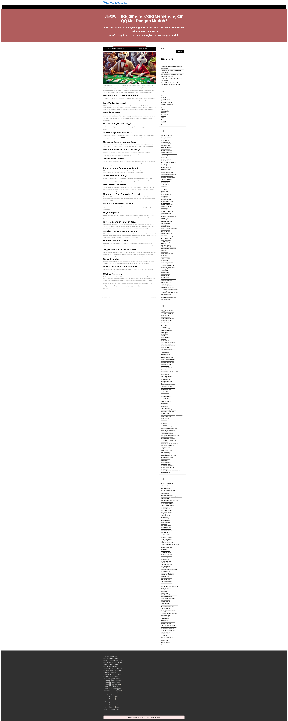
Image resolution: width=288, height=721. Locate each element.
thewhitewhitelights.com (167, 242)
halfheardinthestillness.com (168, 247)
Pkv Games (127, 7)
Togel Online (155, 7)
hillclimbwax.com (165, 459)
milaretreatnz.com (166, 194)
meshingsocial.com (166, 396)
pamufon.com (165, 585)
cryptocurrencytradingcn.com (169, 440)
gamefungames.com (166, 536)
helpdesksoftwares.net (167, 483)
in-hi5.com (163, 327)
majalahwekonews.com (167, 312)
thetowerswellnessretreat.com (169, 605)
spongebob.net (165, 352)
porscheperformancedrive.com (169, 586)
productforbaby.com (166, 367)
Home (108, 7)
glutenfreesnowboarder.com (169, 595)
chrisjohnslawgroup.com (167, 573)
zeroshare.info (165, 191)
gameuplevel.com (166, 527)
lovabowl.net (164, 485)
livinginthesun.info (165, 337)
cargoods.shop (165, 340)
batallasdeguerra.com (167, 201)
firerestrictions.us (165, 220)
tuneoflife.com (165, 469)
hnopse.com (164, 460)
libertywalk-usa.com (166, 137)
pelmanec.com (165, 315)
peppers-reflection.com (167, 467)
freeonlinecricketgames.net (168, 216)
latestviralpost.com (166, 376)
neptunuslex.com (165, 145)
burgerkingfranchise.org (167, 361)
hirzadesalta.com (165, 508)
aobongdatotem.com (167, 495)
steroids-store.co (165, 231)
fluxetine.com (164, 252)
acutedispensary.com (167, 437)
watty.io (163, 335)
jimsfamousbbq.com (166, 135)
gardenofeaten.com (166, 381)
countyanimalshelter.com (168, 449)
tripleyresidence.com (166, 578)
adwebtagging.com (166, 450)
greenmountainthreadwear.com (170, 435)
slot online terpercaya (167, 104)
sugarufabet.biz (165, 618)
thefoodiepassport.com (167, 265)
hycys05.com (164, 383)
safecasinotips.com (166, 564)
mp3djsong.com (165, 142)
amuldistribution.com (166, 530)
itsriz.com (163, 339)
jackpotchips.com (165, 566)
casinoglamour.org (166, 294)
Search (163, 48)
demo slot (163, 112)
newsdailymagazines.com (168, 490)
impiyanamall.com (166, 515)
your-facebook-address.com (169, 625)
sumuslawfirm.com (166, 432)
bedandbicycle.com (166, 554)
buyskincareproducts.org (167, 287)
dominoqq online (165, 99)
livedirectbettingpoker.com (168, 410)
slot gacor (117, 670)
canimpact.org (165, 272)
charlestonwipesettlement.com (169, 443)
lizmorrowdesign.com (166, 596)
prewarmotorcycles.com (167, 166)
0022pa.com (164, 189)
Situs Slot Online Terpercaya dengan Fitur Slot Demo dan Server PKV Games (144, 27)
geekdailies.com (165, 632)
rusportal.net (164, 334)
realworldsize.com (166, 364)
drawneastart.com (166, 561)
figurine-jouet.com (166, 623)
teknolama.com (165, 366)
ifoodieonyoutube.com (167, 502)
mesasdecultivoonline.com (168, 373)
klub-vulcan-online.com (167, 574)
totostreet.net (165, 519)
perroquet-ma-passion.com (168, 627)
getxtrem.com (165, 393)
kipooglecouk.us (165, 260)
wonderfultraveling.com (167, 211)
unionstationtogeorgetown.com (170, 544)
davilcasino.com (165, 520)
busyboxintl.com (165, 354)
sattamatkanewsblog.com (168, 438)
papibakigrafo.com (166, 269)
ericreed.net (164, 250)
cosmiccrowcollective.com (168, 345)
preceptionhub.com (166, 492)
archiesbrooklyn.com (166, 221)
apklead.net (164, 644)
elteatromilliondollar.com (168, 359)
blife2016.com (164, 593)
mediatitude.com (165, 164)
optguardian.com (165, 517)
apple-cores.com (165, 277)
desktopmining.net (166, 282)
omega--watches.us (166, 150)
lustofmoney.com (165, 464)
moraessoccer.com (166, 206)
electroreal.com (165, 498)
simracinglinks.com (166, 167)
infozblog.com (165, 225)
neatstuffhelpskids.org (167, 204)
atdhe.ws (163, 243)
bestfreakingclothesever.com (169, 428)
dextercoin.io (164, 296)
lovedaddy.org (165, 413)
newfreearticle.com (166, 378)
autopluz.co (164, 157)
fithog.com (164, 235)
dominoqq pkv (165, 111)
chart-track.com (165, 210)
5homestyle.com (165, 299)
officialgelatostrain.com (167, 606)
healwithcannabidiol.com (168, 598)
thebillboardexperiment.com (169, 613)
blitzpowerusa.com (166, 379)
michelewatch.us (165, 149)
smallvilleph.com (165, 198)
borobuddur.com (165, 532)
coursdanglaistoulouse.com (168, 144)
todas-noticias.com (166, 330)
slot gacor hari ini (114, 679)
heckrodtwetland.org (166, 245)
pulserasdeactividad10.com (168, 279)
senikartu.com (164, 332)
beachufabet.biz (165, 615)
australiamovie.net (166, 139)
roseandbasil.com (166, 240)
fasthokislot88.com (166, 563)
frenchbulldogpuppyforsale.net (169, 289)
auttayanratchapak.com (167, 356)
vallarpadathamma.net (167, 362)
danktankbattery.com (167, 405)
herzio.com (164, 325)
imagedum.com (165, 603)
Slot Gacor (144, 7)
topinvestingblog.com (167, 179)
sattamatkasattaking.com (168, 610)
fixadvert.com (164, 155)
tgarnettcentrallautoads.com (169, 154)
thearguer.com (165, 398)
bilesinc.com (164, 193)
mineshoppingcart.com (167, 503)
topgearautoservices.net (168, 622)
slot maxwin (115, 668)
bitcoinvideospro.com (167, 344)
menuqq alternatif (110, 656)
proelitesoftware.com (167, 568)
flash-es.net (164, 420)
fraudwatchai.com (166, 522)
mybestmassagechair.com (168, 248)
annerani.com (164, 186)
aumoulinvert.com (166, 264)
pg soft (114, 666)
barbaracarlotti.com (166, 280)
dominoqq (163, 116)
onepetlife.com (165, 612)
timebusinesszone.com (167, 465)
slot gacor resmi (114, 709)
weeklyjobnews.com (166, 447)
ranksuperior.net (165, 452)
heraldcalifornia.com (166, 556)
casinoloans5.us (165, 257)
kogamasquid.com (166, 291)
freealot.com (164, 549)
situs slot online (115, 693)
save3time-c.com (166, 159)
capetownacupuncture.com (168, 342)
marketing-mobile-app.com (168, 400)
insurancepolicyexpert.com (168, 174)
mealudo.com (164, 406)
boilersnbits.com (165, 374)
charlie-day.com (165, 408)
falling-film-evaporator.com (168, 430)
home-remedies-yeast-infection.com (171, 497)
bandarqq (114, 681)
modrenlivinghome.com (167, 628)
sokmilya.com (164, 639)
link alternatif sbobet (110, 695)
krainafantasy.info (166, 329)
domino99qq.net (165, 317)
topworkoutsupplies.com (167, 505)
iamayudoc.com (165, 546)
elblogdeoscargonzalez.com (169, 228)
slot (112, 672)
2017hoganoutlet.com (167, 313)
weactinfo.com (165, 395)
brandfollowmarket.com (167, 445)
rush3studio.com (165, 322)
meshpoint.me (165, 351)
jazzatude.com (165, 188)
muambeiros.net (165, 223)
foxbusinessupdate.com (167, 411)
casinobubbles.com (166, 512)
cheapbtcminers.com (167, 542)
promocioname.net (166, 213)
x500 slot (110, 670)
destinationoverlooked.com (168, 455)
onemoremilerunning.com (168, 384)
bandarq (107, 668)
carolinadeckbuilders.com (168, 177)
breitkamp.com (165, 576)
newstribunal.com (165, 488)
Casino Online (117, 7)
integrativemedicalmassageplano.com (171, 415)
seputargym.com (165, 514)
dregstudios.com (165, 203)
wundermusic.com (166, 534)
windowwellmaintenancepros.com (170, 471)
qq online (163, 106)
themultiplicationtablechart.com (170, 292)
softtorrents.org (165, 579)
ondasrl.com (164, 591)
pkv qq (162, 95)
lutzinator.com (165, 590)
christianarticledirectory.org (168, 297)
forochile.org (164, 208)
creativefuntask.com (166, 539)
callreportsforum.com (167, 637)
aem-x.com (164, 524)
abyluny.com (164, 640)
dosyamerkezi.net (166, 169)
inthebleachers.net (166, 284)
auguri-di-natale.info (166, 147)
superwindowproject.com (168, 267)
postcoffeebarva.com (167, 357)
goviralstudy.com (165, 274)
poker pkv (163, 97)
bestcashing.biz (165, 218)
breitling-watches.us (166, 152)
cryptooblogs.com (166, 525)
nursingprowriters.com (167, 433)
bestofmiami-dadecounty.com (169, 500)
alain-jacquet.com (166, 347)
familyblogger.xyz (165, 571)
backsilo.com (164, 423)
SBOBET (136, 7)
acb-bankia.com (165, 418)
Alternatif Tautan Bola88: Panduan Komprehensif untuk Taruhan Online (170, 83)
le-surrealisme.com (166, 171)
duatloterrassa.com (166, 583)
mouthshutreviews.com (167, 507)
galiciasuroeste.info (166, 199)
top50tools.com (165, 181)
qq (120, 681)
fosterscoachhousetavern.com (169, 371)
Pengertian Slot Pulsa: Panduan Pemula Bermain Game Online (171, 75)
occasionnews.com (166, 462)
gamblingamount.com (167, 457)
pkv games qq (113, 660)
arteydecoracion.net (166, 233)
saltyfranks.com (165, 184)
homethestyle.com (166, 529)
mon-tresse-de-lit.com (167, 617)
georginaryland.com (166, 238)
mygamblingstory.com (167, 310)
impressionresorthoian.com (168, 427)
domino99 (107, 687)
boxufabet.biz (164, 620)
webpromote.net (165, 230)
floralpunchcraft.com (166, 401)
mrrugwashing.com (166, 416)
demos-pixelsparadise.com (168, 162)
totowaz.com (164, 442)
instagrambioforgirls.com (168, 388)
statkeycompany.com (167, 176)
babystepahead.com (166, 454)
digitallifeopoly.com (166, 510)
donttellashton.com (166, 320)
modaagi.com (164, 196)
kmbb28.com (164, 635)
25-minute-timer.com (167, 537)
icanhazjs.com (165, 270)
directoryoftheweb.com (167, 318)
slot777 (106, 711)
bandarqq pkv (116, 689)
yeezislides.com (165, 493)
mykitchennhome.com (167, 262)
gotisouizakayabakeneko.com (169, 349)
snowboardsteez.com (167, 386)
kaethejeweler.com (166, 608)
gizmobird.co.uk (165, 140)
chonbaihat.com (165, 226)
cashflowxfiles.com (166, 389)
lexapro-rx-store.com (167, 286)
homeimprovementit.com (168, 487)
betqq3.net (164, 255)
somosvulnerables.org (167, 581)
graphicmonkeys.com (167, 558)
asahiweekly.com (165, 551)
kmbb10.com (164, 391)
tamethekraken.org (166, 588)
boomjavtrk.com (165, 642)
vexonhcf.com (164, 160)
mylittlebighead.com (166, 547)
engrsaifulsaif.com (166, 541)
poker (162, 117)
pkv (161, 107)
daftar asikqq (164, 114)
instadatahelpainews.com (168, 630)
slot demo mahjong (166, 102)
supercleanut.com (166, 552)
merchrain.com (165, 634)
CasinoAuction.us (165, 258)
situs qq (163, 101)
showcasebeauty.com (167, 172)
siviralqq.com (164, 425)
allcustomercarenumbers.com (169, 569)
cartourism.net (165, 275)
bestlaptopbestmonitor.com (169, 237)
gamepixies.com (165, 559)
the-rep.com (164, 182)
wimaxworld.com (165, 215)
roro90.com (164, 324)
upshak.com (164, 422)
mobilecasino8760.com (167, 253)
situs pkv (163, 109)
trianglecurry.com (165, 601)
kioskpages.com (165, 600)
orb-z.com (163, 369)
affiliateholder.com (166, 472)
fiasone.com (164, 403)
